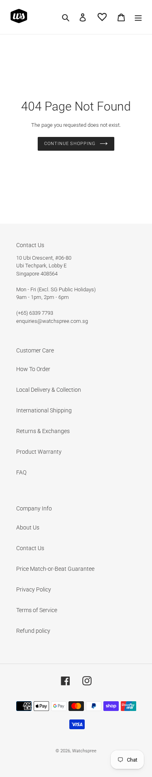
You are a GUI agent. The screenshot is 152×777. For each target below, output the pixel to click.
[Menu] (138, 17)
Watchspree (84, 751)
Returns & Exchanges (43, 431)
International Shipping (44, 410)
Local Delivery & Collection (48, 389)
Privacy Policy (33, 589)
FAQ (21, 472)
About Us (27, 527)
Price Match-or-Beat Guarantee (55, 569)
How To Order (33, 369)
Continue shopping (69, 143)
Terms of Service (36, 610)
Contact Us (30, 548)
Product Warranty (39, 451)
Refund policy (33, 631)
